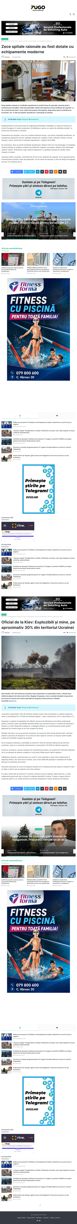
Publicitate (39, 1217)
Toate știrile (10, 41)
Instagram (34, 119)
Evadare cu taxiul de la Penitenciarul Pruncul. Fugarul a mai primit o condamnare (63, 269)
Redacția (7, 57)
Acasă (4, 41)
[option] (38, 8)
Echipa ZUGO (31, 1217)
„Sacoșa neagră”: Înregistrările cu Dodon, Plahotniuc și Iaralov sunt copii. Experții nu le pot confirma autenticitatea (38, 223)
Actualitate (5, 39)
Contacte (46, 1217)
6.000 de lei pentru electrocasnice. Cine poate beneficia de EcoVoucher (12, 269)
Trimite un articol (55, 1217)
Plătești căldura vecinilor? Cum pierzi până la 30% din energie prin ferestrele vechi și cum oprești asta (38, 269)
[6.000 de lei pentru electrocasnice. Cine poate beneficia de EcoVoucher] (12, 259)
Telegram (25, 119)
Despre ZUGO (21, 1217)
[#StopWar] (38, 8)
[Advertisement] (38, 396)
